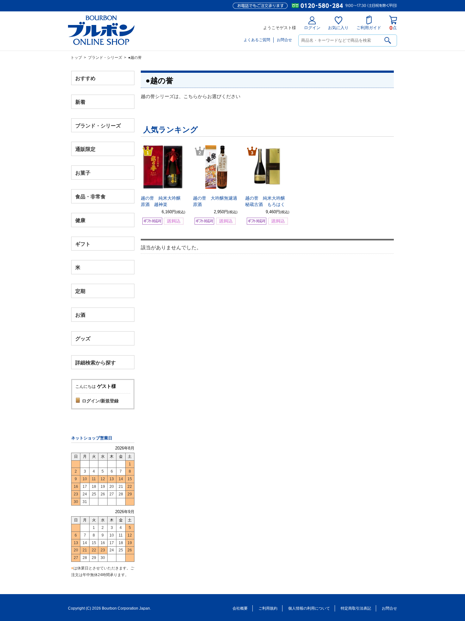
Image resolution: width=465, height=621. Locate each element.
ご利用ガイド (368, 27)
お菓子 (82, 173)
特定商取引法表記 (356, 608)
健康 (80, 220)
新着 (80, 101)
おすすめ (85, 78)
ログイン (312, 27)
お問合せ (284, 40)
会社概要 (240, 608)
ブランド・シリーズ (105, 57)
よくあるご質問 (257, 40)
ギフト (82, 243)
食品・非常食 (90, 196)
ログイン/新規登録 (100, 400)
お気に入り (338, 27)
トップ (76, 57)
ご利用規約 (267, 608)
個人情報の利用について (309, 608)
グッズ (82, 338)
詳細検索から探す (95, 362)
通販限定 (85, 149)
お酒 (80, 314)
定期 (80, 291)
